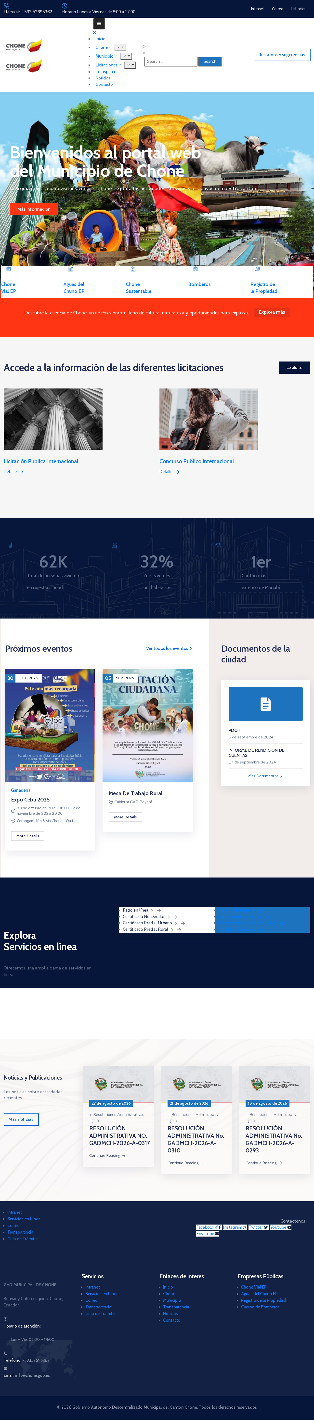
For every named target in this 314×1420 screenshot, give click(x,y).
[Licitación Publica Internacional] (53, 419)
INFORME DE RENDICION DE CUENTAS (257, 753)
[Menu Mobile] (99, 23)
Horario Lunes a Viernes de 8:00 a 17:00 (98, 12)
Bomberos (199, 284)
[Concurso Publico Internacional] (208, 419)
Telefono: (27, 1360)
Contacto (104, 84)
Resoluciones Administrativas (118, 1114)
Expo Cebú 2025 (30, 799)
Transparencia (20, 1232)
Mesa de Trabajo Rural (135, 793)
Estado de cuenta (235, 929)
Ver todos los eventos (167, 648)
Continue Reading (104, 1155)
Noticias (170, 1313)
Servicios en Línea (23, 1218)
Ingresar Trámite (234, 910)
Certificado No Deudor (144, 916)
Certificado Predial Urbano (148, 923)
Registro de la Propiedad (263, 1300)
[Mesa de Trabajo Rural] (148, 725)
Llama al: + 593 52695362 (28, 12)
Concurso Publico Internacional (196, 461)
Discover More (31, 209)
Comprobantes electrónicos (245, 923)
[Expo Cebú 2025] (50, 725)
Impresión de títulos (238, 916)
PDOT (235, 730)
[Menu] (126, 56)
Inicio (168, 1287)
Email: (27, 1375)
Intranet (14, 1212)
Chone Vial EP (254, 1287)
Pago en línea (136, 910)
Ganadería (20, 790)
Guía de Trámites (23, 1238)
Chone (169, 1293)
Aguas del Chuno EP (259, 1293)
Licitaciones (107, 65)
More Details (27, 836)
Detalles (12, 471)
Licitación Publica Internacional (41, 461)
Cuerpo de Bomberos (260, 1306)
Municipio (172, 1300)
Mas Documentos (264, 776)
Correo (13, 1225)
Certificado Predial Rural (146, 929)
